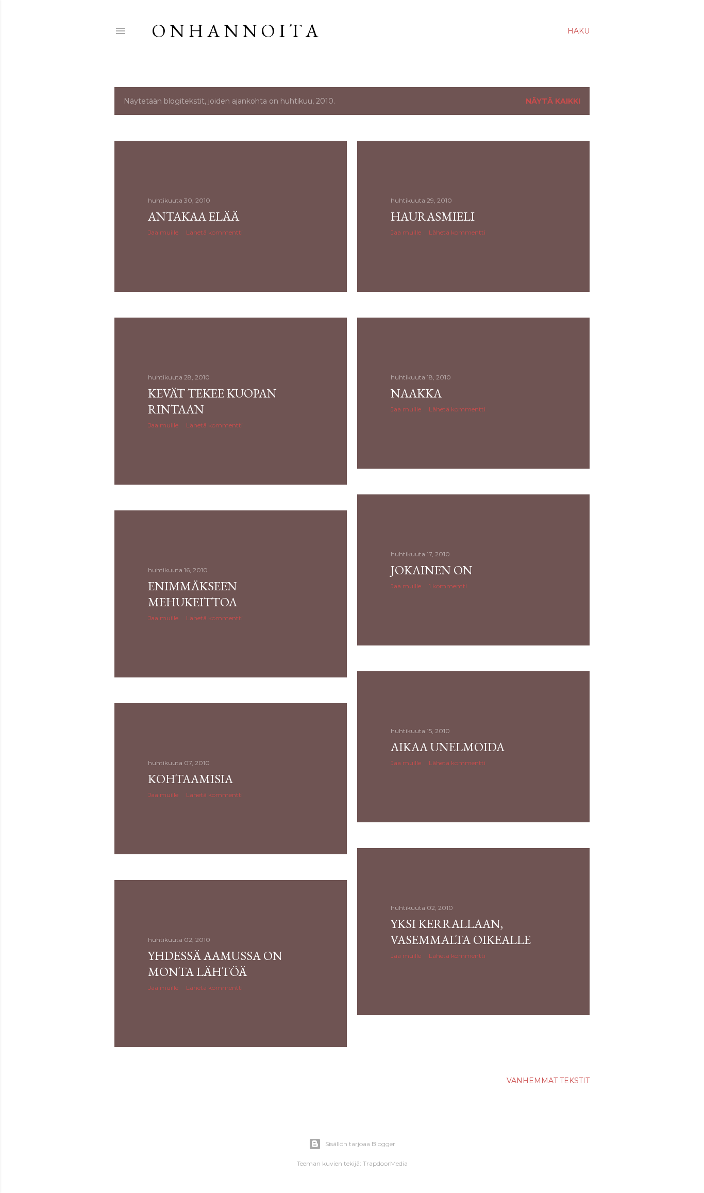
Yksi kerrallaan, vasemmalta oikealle (461, 932)
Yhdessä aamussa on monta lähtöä (215, 964)
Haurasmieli (433, 216)
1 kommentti (448, 586)
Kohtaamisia (190, 779)
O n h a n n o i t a (235, 31)
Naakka (416, 393)
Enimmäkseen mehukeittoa (192, 594)
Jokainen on (432, 570)
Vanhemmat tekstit (548, 1080)
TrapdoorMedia (385, 1163)
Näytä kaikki (553, 101)
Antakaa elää (193, 216)
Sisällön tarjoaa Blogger (360, 1144)
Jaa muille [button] (163, 232)
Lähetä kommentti (214, 232)
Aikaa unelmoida (448, 747)
